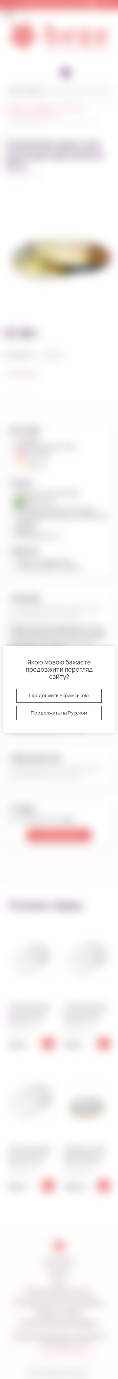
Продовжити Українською (59, 695)
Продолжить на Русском (59, 713)
